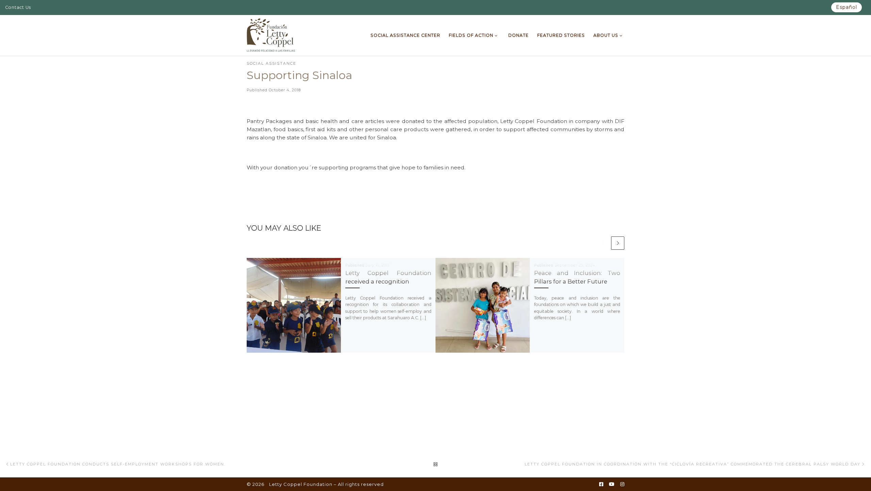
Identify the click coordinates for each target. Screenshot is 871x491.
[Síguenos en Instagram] (622, 484)
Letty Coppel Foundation (300, 484)
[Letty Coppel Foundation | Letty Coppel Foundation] (271, 34)
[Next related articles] (617, 243)
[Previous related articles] (603, 243)
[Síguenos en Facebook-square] (601, 484)
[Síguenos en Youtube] (611, 484)
